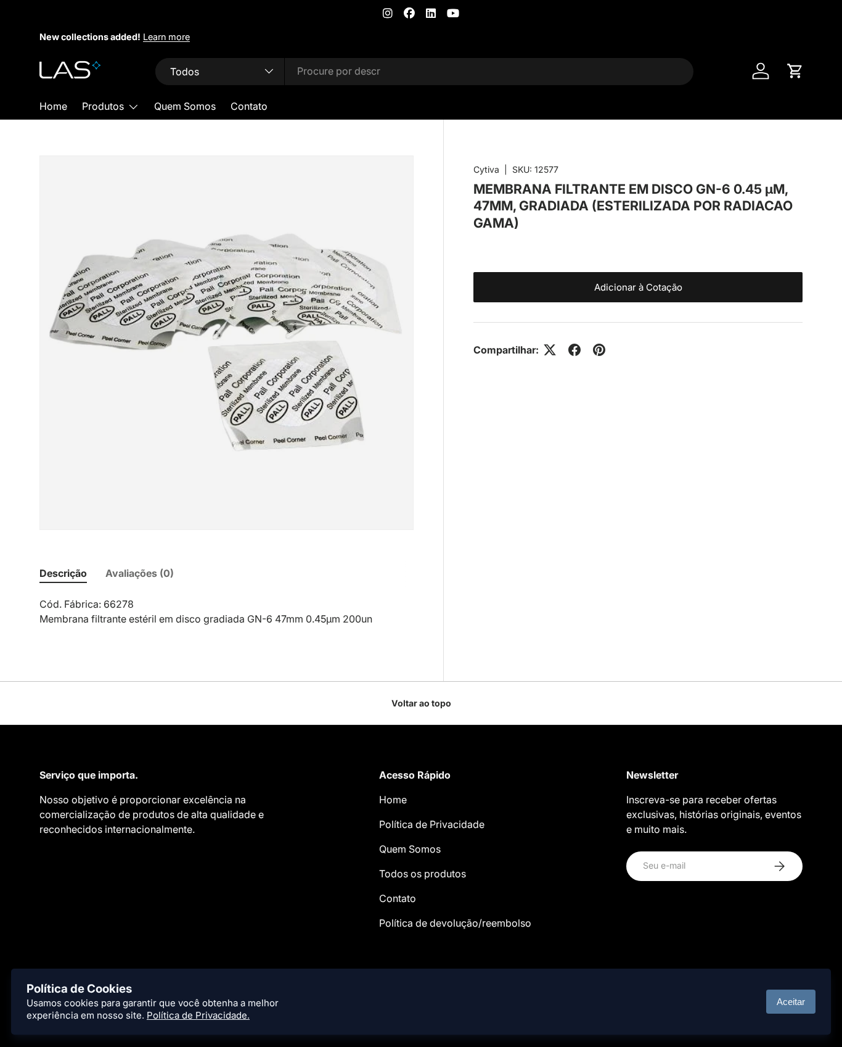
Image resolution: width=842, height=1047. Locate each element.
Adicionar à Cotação (638, 287)
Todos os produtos (422, 873)
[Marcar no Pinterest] (599, 349)
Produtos (103, 106)
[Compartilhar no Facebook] (574, 349)
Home (53, 106)
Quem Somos (185, 106)
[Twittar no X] (549, 349)
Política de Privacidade (431, 824)
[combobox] (424, 71)
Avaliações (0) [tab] (139, 573)
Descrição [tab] (63, 573)
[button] (795, 71)
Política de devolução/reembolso (455, 923)
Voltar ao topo (421, 703)
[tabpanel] (226, 611)
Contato (249, 106)
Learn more (166, 36)
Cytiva (486, 169)
